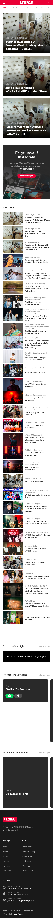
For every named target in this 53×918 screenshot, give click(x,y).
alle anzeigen (44, 646)
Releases (6, 866)
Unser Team (27, 847)
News (5, 847)
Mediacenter (27, 856)
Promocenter (27, 871)
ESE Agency (19, 914)
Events (6, 861)
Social (5, 856)
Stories (6, 851)
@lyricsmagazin (26, 168)
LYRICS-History (28, 851)
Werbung (26, 866)
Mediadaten (27, 861)
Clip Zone (7, 871)
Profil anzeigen (26, 176)
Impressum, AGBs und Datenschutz (18, 911)
